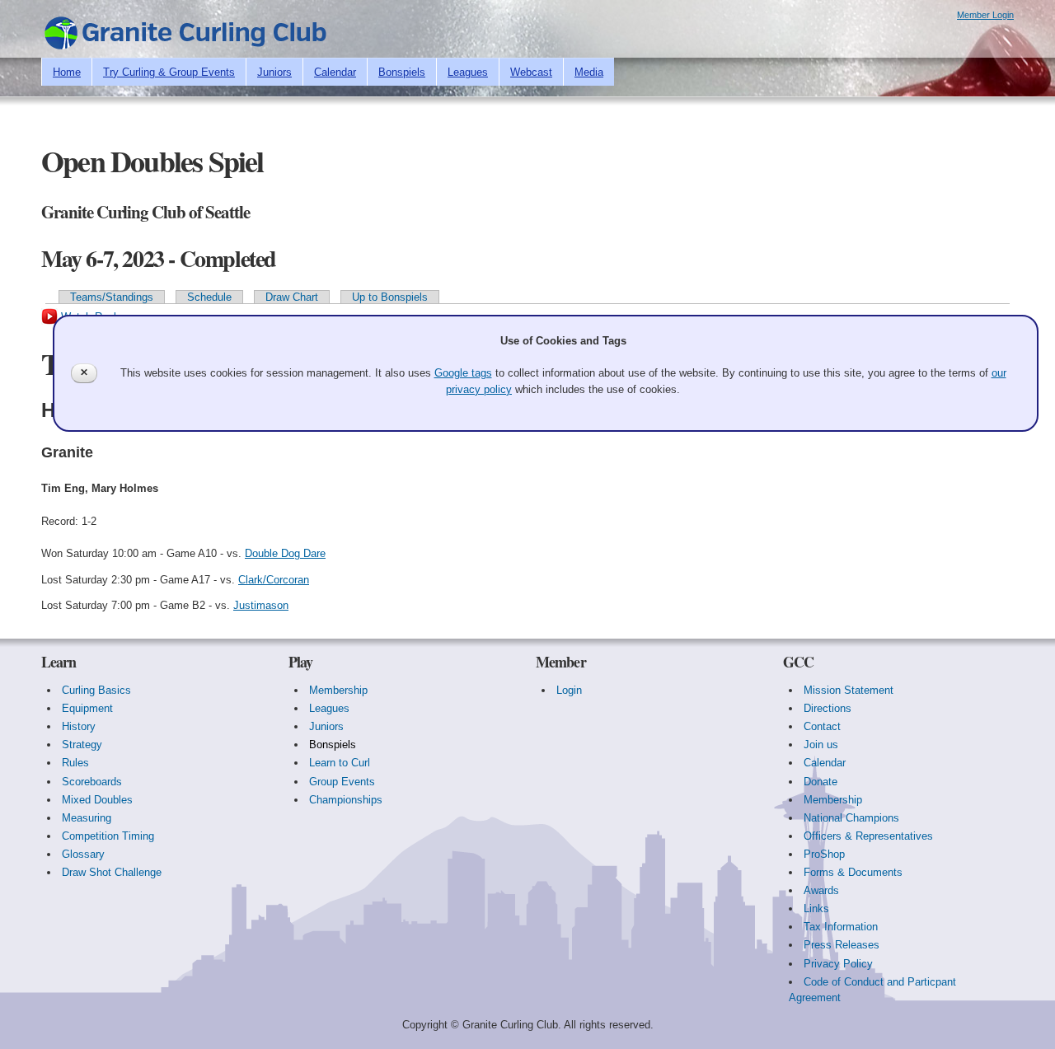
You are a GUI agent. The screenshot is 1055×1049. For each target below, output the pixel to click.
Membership (338, 690)
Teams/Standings (111, 297)
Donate (820, 781)
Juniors (274, 72)
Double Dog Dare (285, 553)
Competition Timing (108, 836)
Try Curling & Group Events (169, 72)
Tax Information (841, 926)
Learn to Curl (339, 762)
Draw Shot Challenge (112, 872)
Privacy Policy (838, 964)
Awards (821, 890)
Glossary (83, 854)
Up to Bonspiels (390, 297)
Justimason (260, 605)
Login (569, 690)
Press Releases (841, 945)
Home (67, 72)
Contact (822, 726)
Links (816, 908)
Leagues (468, 72)
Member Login (985, 15)
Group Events (342, 781)
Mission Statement (848, 690)
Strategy (82, 744)
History (79, 726)
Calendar (335, 72)
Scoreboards (92, 781)
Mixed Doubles (97, 800)
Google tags (463, 373)
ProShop (824, 854)
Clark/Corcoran (273, 580)
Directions (827, 708)
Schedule (209, 297)
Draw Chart (291, 297)
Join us (821, 744)
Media (588, 72)
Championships (345, 800)
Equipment (87, 708)
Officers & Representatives (868, 836)
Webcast (531, 72)
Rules (75, 762)
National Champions (851, 818)
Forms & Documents (853, 872)
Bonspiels (401, 72)
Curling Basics (96, 690)
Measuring (86, 818)
